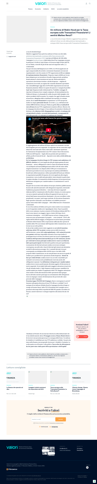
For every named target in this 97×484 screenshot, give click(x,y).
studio (57, 102)
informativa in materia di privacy (57, 423)
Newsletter (80, 450)
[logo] (48, 3)
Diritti (53, 9)
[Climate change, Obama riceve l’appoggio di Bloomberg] (81, 377)
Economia (38, 9)
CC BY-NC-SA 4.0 (36, 475)
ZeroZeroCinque (38, 60)
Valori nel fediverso (65, 450)
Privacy (79, 475)
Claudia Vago (10, 51)
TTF (65, 64)
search (89, 3)
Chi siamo (79, 448)
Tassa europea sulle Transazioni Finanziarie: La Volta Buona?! (58, 389)
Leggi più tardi (12, 56)
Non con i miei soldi (11, 393)
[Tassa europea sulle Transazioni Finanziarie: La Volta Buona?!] (59, 377)
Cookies (84, 475)
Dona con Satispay (82, 336)
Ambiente (46, 9)
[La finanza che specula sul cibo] (16, 377)
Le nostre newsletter (63, 9)
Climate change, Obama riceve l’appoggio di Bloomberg (80, 389)
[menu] (7, 3)
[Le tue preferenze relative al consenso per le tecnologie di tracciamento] (94, 481)
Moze (85, 477)
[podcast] (87, 467)
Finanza (30, 9)
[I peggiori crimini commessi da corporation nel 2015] (37, 377)
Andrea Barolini (75, 393)
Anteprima (55, 426)
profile (86, 3)
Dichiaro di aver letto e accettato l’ (49, 423)
